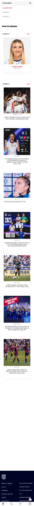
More (28, 34)
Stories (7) (6, 16)
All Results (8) (7, 8)
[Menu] (30, 503)
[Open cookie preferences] (30, 499)
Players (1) (6, 12)
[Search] (11, 504)
